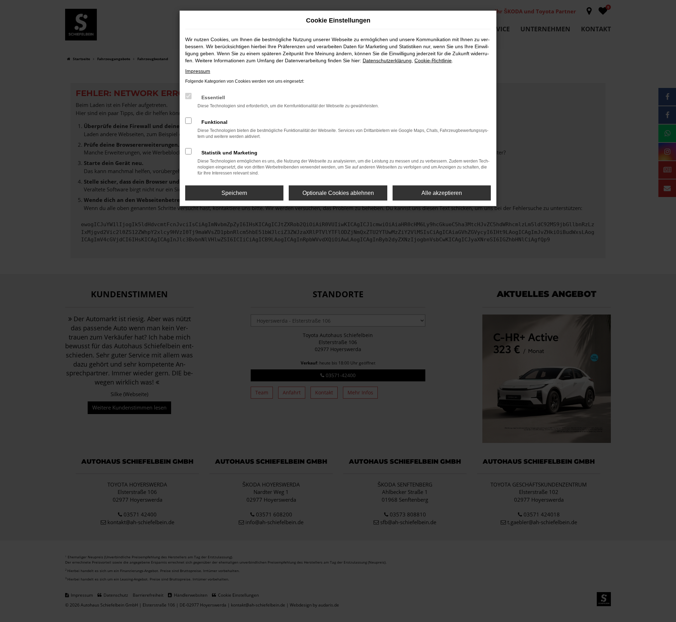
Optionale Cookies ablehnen (338, 193)
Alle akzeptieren (441, 193)
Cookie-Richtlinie (433, 60)
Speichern (234, 193)
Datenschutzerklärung (387, 60)
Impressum (197, 71)
